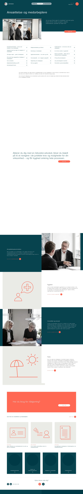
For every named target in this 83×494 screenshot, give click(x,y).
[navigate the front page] (9, 4)
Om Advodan (47, 3)
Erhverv (40, 3)
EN (73, 3)
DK (71, 3)
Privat (34, 3)
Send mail (70, 31)
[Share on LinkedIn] (11, 484)
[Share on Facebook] (8, 484)
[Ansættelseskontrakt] (61, 252)
